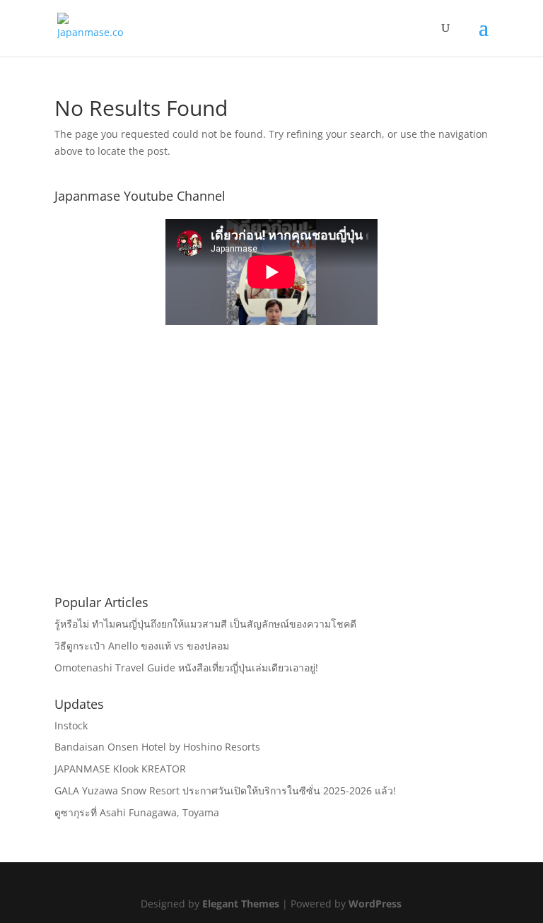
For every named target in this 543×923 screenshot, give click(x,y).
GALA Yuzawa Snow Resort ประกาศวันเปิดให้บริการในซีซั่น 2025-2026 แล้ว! (225, 790)
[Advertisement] (271, 481)
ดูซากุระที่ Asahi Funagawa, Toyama (136, 812)
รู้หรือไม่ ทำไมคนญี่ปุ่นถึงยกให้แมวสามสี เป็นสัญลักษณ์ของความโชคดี (205, 623)
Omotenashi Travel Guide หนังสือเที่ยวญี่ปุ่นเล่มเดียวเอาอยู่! (186, 667)
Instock (71, 725)
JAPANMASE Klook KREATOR (120, 768)
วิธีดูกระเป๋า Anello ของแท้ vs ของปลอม (141, 645)
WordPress (375, 903)
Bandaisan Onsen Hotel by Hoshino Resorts (157, 746)
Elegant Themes (240, 903)
